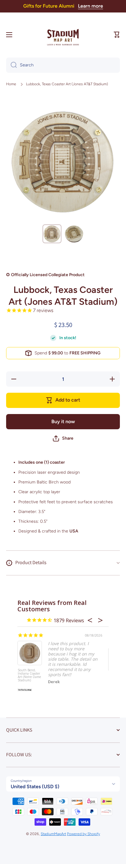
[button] (117, 35)
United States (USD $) (35, 786)
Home (11, 84)
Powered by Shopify (83, 834)
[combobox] (63, 65)
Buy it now (63, 421)
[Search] (11, 65)
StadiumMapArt (53, 834)
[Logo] (63, 34)
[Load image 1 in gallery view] (52, 233)
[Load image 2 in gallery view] (74, 233)
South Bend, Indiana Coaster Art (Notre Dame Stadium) (29, 675)
